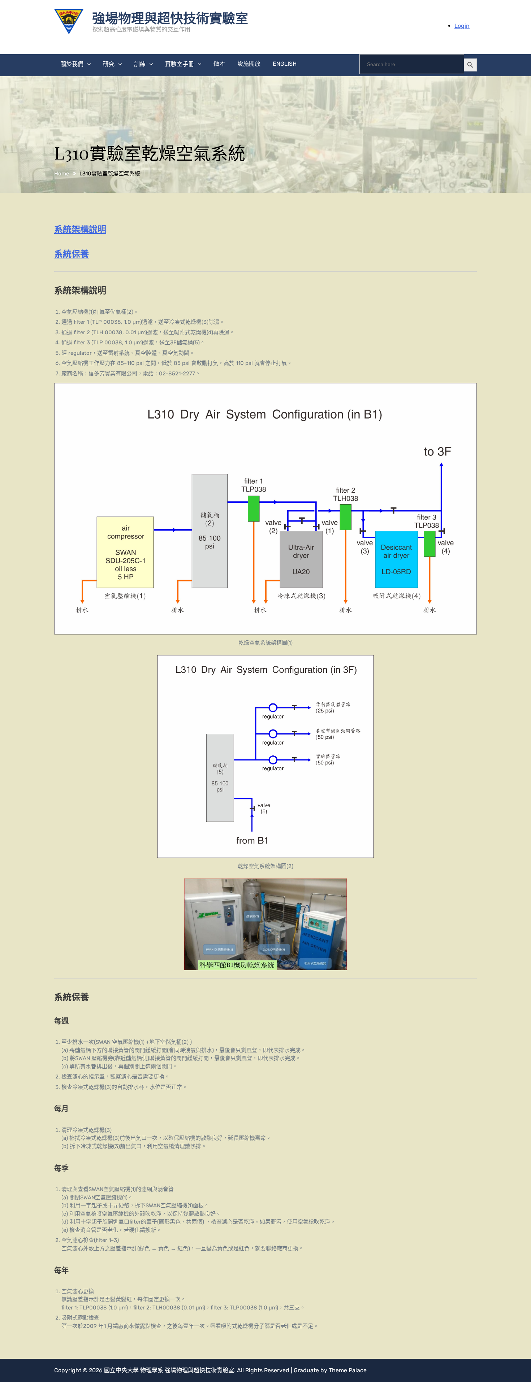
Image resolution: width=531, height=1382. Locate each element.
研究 (109, 64)
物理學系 (151, 1370)
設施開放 (248, 63)
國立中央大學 (121, 1370)
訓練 (140, 64)
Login (462, 25)
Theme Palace (348, 1370)
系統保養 (71, 253)
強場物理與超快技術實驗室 (170, 17)
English (285, 63)
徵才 (219, 63)
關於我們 (71, 64)
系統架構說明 (80, 229)
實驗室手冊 (179, 64)
